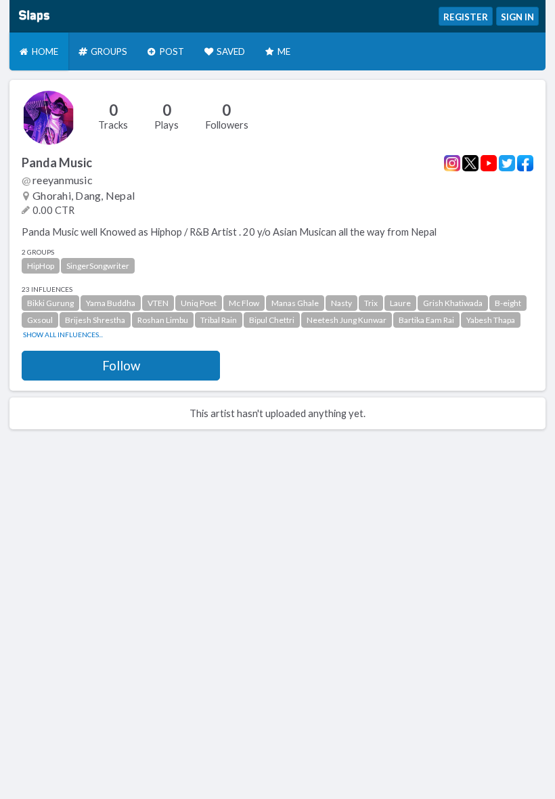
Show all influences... (63, 334)
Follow (121, 365)
